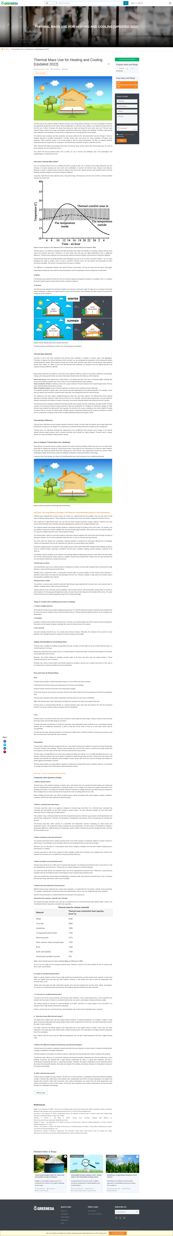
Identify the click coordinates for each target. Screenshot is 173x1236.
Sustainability (41, 73)
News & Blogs (65, 1217)
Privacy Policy (92, 1211)
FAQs (62, 1223)
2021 (118, 83)
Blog (7, 49)
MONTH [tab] (121, 68)
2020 (118, 87)
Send (121, 140)
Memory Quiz (41, 1093)
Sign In (133, 3)
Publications (64, 1220)
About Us (64, 1211)
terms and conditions (129, 134)
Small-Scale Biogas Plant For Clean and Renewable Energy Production (49, 1176)
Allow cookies (118, 1233)
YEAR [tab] (132, 68)
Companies (64, 1214)
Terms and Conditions (95, 1214)
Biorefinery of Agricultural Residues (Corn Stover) (122, 1176)
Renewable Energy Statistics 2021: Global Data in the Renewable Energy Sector (86, 1176)
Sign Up (140, 3)
